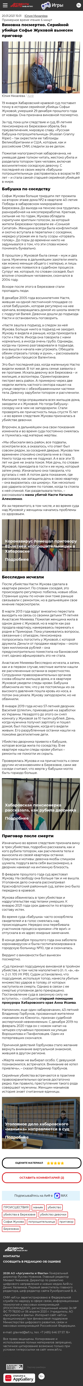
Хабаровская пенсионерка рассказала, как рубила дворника (40, 807)
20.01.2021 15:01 (11, 16)
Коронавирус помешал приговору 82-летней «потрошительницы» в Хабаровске (41, 546)
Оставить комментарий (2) (41, 1177)
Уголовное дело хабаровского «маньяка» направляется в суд (37, 1126)
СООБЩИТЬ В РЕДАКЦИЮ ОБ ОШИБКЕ (32, 1261)
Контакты (11, 1256)
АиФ (30, 96)
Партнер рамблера (36, 1367)
